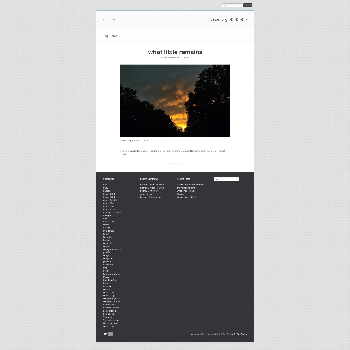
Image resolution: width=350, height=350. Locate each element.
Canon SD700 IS (110, 209)
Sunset (222, 150)
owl (162, 184)
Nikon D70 (108, 292)
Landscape (148, 150)
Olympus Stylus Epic (112, 298)
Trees (123, 153)
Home (105, 19)
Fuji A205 (107, 243)
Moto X (106, 283)
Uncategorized (110, 323)
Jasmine (107, 261)
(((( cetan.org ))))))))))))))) (226, 19)
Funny (106, 246)
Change (178, 150)
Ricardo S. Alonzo (148, 184)
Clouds (186, 150)
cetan (188, 57)
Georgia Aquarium (112, 249)
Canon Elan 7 (109, 206)
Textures (107, 317)
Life (105, 267)
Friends (106, 240)
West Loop (108, 326)
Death (106, 224)
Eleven (180, 193)
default (106, 227)
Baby (105, 187)
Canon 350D (109, 193)
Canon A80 (108, 203)
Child (105, 218)
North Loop (109, 295)
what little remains (175, 52)
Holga (106, 255)
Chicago (107, 215)
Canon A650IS (110, 200)
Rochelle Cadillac (111, 307)
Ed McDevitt (146, 190)
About (115, 19)
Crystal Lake (136, 150)
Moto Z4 (158, 150)
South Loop (108, 313)
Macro (106, 276)
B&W (105, 184)
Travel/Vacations (111, 320)
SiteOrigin (242, 334)
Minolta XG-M (110, 280)
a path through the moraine (190, 184)
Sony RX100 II (109, 310)
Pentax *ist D (109, 304)
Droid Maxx (108, 230)
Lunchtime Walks (111, 273)
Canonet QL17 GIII (112, 212)
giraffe (106, 252)
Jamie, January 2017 (186, 197)
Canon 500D (109, 197)
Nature (106, 289)
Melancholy (202, 150)
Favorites (107, 237)
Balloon (106, 190)
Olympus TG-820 (111, 301)
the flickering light (186, 187)
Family (106, 233)
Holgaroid (108, 258)
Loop (105, 270)
